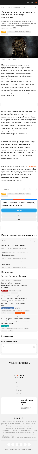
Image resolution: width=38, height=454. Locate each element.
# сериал (4, 34)
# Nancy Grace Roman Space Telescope (12, 328)
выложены (32, 166)
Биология (4, 290)
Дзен (19, 215)
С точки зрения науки (7, 308)
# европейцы (12, 290)
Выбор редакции (20, 313)
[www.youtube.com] (17, 444)
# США (4, 313)
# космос (4, 331)
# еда (19, 290)
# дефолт (19, 310)
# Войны (17, 308)
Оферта (19, 383)
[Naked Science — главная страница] (9, 2)
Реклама (19, 393)
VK (19, 219)
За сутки (4, 276)
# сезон (28, 31)
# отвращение (6, 293)
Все (35, 235)
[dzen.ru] (21, 444)
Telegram (19, 210)
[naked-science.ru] (29, 444)
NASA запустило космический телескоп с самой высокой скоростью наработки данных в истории (15, 321)
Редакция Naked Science (19, 7)
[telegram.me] (25, 444)
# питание (14, 293)
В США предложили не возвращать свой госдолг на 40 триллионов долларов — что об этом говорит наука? (14, 302)
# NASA (26, 328)
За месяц (22, 276)
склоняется (29, 79)
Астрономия (5, 326)
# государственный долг (8, 310)
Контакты (19, 386)
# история (26, 310)
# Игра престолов (19, 31)
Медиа (4, 31)
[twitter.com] (8, 444)
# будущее (10, 31)
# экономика (11, 313)
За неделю (13, 276)
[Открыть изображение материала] (19, 47)
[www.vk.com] (12, 444)
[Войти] (36, 2)
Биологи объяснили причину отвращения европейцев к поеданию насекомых (14, 285)
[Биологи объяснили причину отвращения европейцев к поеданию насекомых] (34, 285)
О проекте (19, 390)
